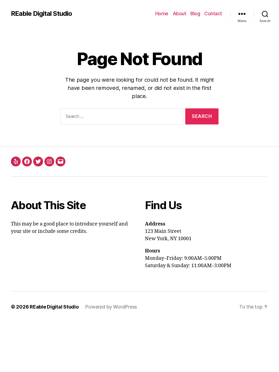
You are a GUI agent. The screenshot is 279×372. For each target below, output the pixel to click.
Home (161, 13)
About (179, 13)
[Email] (60, 161)
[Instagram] (49, 161)
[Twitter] (38, 161)
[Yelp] (16, 161)
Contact (213, 13)
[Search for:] (120, 117)
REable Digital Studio (41, 13)
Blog (195, 13)
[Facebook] (27, 161)
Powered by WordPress (111, 307)
